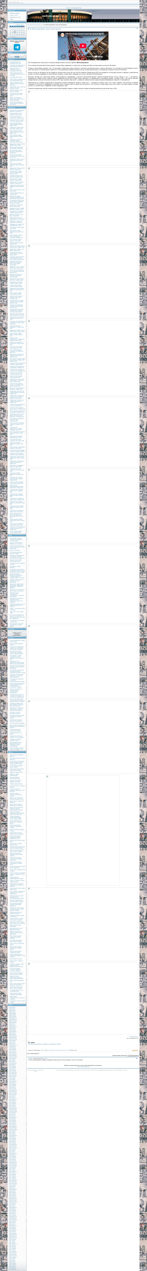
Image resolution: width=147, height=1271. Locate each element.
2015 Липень (12, 1141)
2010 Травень (12, 1048)
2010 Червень (12, 1049)
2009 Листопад (13, 1039)
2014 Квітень (12, 1118)
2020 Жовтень (12, 1236)
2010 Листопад (13, 1057)
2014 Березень (13, 1117)
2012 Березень (13, 1081)
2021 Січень (12, 1240)
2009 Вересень (13, 1036)
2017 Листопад (13, 1183)
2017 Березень (13, 1171)
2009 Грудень (12, 1040)
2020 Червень (12, 1230)
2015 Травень (12, 1138)
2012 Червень (12, 1085)
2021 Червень (12, 1248)
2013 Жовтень (12, 1109)
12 (19, 30)
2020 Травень (12, 1228)
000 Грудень (12, 1007)
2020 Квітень (12, 1227)
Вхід (80, 7)
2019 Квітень (12, 1209)
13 (21, 30)
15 (10, 32)
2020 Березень (13, 1225)
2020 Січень (12, 1222)
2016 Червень (12, 1158)
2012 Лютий (12, 1079)
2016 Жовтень (12, 1164)
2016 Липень (12, 1159)
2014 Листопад (13, 1129)
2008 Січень (12, 1008)
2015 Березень (13, 1135)
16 (12, 32)
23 (12, 34)
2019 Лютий (12, 1206)
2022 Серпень (12, 1267)
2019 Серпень (12, 1215)
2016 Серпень (12, 1161)
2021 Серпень (12, 1251)
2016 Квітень (12, 1155)
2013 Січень (12, 1096)
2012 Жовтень (12, 1091)
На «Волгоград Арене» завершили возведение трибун (44, 1044)
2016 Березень (13, 1153)
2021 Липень (12, 1249)
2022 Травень (12, 1263)
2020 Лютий (12, 1224)
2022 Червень (12, 1264)
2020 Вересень (13, 1234)
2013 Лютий (12, 1097)
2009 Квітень (12, 1028)
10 (14, 30)
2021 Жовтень (12, 1254)
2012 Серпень (12, 1088)
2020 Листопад (13, 1237)
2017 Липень (12, 1177)
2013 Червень (12, 1103)
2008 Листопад (13, 1021)
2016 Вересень (13, 1162)
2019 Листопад (13, 1219)
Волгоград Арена (51, 1050)
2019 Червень (12, 1212)
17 (14, 32)
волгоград (58, 1050)
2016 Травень (12, 1156)
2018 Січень (12, 1186)
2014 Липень (12, 1123)
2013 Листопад (13, 1111)
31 (14, 36)
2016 (33, 24)
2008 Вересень (13, 1018)
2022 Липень (12, 1266)
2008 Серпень (12, 1016)
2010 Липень (12, 1051)
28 (23, 34)
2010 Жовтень (12, 1055)
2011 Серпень (12, 1070)
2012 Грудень (12, 1094)
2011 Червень (12, 1067)
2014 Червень (12, 1121)
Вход (87, 1066)
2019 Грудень (12, 1221)
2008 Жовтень (12, 1019)
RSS (22, 3)
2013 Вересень (13, 1108)
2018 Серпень (12, 1197)
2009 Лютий (12, 1025)
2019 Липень (12, 1213)
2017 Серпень (12, 1179)
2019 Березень (13, 1207)
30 (12, 36)
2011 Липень (12, 1069)
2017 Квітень (12, 1173)
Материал (44, 1058)
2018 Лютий (12, 1188)
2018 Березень (13, 1189)
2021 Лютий (12, 1242)
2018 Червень (12, 1194)
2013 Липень (12, 1105)
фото (61, 1050)
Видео (64, 1050)
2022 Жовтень (12, 1269)
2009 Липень (12, 1033)
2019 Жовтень (12, 1218)
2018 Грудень (12, 1203)
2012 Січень (12, 1078)
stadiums (43, 1050)
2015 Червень (12, 1139)
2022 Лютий (12, 1260)
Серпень (38, 24)
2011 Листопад (13, 1075)
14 (23, 30)
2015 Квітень (12, 1136)
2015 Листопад (13, 1147)
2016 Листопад (13, 1165)
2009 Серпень (12, 1034)
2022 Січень (12, 1258)
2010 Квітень (12, 1046)
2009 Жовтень (12, 1037)
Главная (68, 7)
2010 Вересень (13, 1054)
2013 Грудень (12, 1112)
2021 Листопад (13, 1255)
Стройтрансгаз (133, 1036)
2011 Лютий (12, 1061)
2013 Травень (12, 1102)
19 (19, 32)
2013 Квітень (12, 1100)
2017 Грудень (12, 1185)
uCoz (35, 1071)
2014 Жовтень (12, 1127)
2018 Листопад (13, 1201)
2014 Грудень (12, 1130)
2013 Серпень (12, 1106)
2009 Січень (12, 1024)
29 (10, 36)
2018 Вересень (13, 1198)
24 (14, 34)
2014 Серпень (12, 1124)
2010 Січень (12, 1042)
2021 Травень (12, 1246)
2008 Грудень (12, 1022)
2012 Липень (12, 1087)
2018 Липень (12, 1195)
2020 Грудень (12, 1239)
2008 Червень (12, 1015)
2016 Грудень (12, 1167)
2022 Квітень (12, 1261)
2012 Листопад (13, 1093)
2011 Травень (12, 1066)
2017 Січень (12, 1168)
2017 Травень (12, 1174)
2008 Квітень (12, 1012)
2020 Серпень (12, 1233)
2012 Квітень (12, 1082)
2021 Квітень (12, 1245)
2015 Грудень (12, 1148)
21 (23, 32)
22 (10, 34)
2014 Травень (12, 1120)
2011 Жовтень (12, 1073)
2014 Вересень (13, 1126)
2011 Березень (13, 1063)
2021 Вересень (13, 1252)
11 (17, 30)
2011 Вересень (13, 1072)
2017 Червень (12, 1176)
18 (17, 32)
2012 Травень (12, 1084)
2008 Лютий (12, 1010)
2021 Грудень (12, 1257)
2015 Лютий (12, 1133)
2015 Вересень (13, 1144)
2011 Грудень (12, 1076)
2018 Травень (12, 1192)
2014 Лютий (12, 1115)
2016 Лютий (12, 1151)
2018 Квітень (12, 1191)
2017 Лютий (12, 1170)
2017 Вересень (13, 1180)
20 (21, 32)
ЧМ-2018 (68, 1050)
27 (21, 34)
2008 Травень (12, 1013)
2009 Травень (12, 1030)
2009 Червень (12, 1031)
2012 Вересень (13, 1090)
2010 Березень (13, 1045)
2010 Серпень (12, 1052)
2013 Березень (13, 1099)
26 (19, 34)
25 (17, 34)
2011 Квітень (12, 1064)
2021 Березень (13, 1243)
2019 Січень (12, 1204)
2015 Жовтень (12, 1145)
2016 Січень (12, 1150)
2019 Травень (12, 1210)
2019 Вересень (13, 1216)
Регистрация (75, 7)
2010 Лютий (12, 1043)
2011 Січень (12, 1060)
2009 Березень (13, 1027)
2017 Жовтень (12, 1182)
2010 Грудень (12, 1058)
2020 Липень (12, 1231)
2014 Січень (12, 1114)
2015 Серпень (12, 1142)
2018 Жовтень (12, 1200)
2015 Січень (12, 1132)
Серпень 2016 (19, 24)
